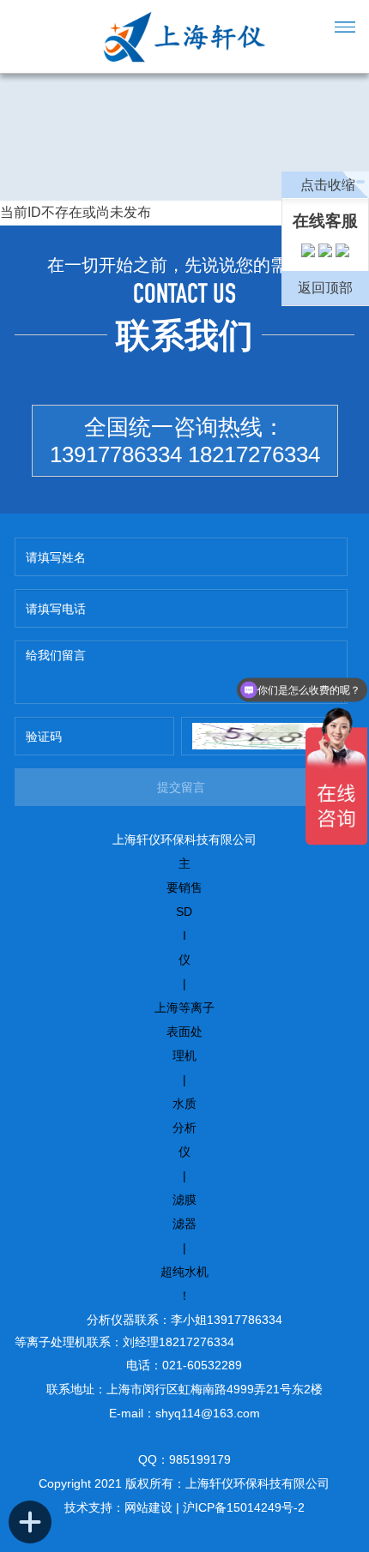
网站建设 (148, 1507)
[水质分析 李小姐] (325, 253)
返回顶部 (325, 287)
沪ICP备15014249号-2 (244, 1507)
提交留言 (181, 787)
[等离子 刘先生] (308, 253)
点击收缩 (327, 184)
